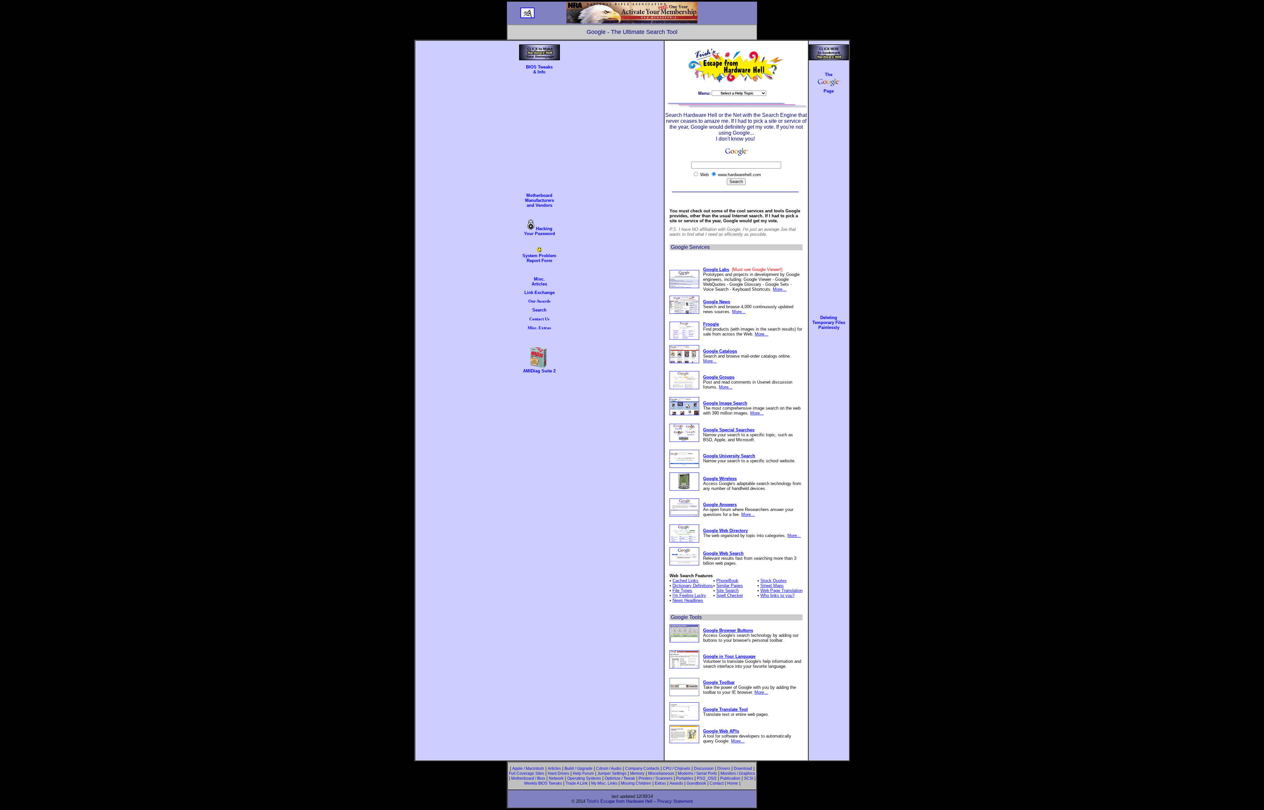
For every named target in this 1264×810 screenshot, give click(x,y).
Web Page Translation (781, 590)
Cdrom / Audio (608, 768)
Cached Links (685, 580)
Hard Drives (558, 773)
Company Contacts (642, 768)
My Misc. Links (604, 783)
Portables (684, 778)
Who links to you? (777, 595)
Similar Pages (729, 585)
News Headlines (687, 600)
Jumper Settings (611, 773)
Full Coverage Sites (526, 773)
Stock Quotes (773, 580)
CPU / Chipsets (676, 768)
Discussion (704, 768)
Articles (554, 768)
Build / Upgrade (578, 768)
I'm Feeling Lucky (689, 595)
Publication (730, 778)
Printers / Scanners (655, 778)
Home (732, 783)
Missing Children (636, 783)
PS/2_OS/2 (707, 778)
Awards (676, 783)
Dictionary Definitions (692, 585)
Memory (637, 773)
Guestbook (696, 783)
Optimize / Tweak (620, 778)
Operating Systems (584, 778)
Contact (717, 783)
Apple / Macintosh (528, 768)
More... (779, 289)
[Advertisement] (539, 132)
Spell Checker (729, 595)
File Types (682, 590)
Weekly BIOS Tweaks (543, 783)
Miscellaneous (661, 773)
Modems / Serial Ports (697, 773)
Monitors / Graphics (738, 773)
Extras (660, 783)
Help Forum (583, 773)
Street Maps (772, 585)
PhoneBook (727, 580)
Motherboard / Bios (528, 778)
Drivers (723, 768)
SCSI (748, 778)
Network (556, 778)
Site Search (727, 590)
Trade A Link (577, 783)
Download (743, 768)
